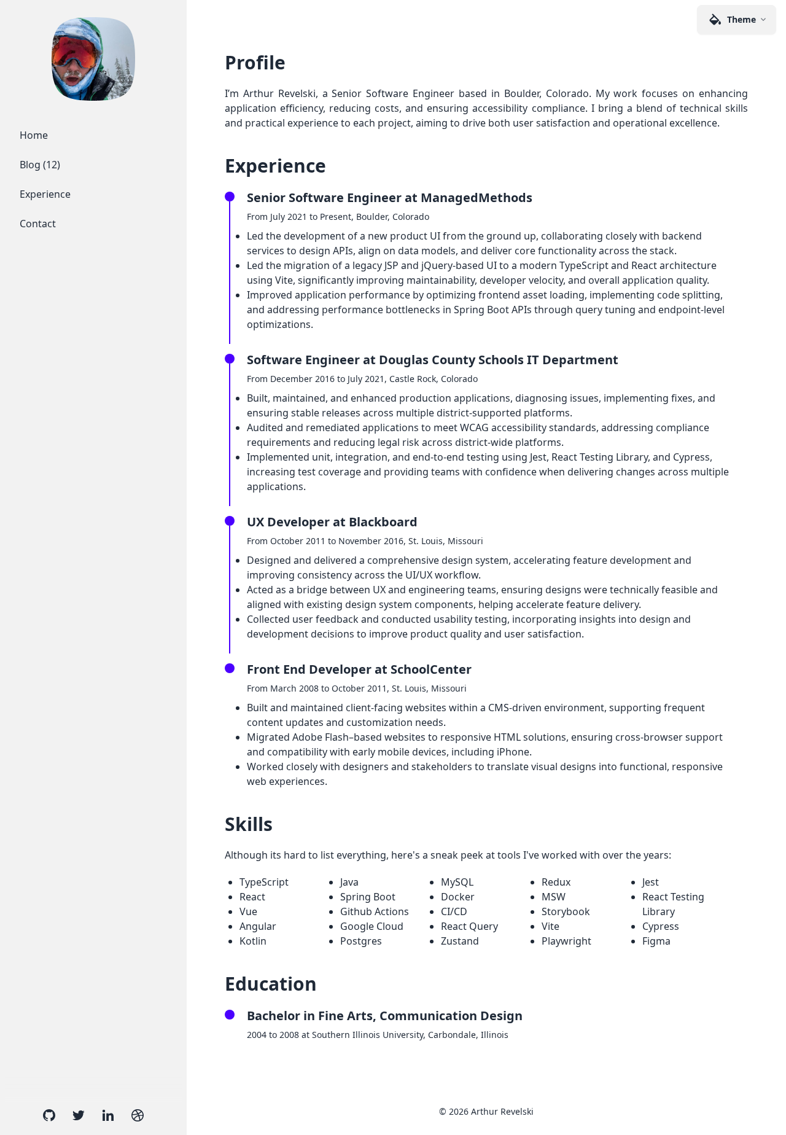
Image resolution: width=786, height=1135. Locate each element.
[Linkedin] (108, 1115)
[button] (736, 19)
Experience (45, 194)
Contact (38, 223)
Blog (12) (40, 164)
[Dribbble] (137, 1115)
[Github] (49, 1115)
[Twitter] (78, 1115)
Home (34, 135)
